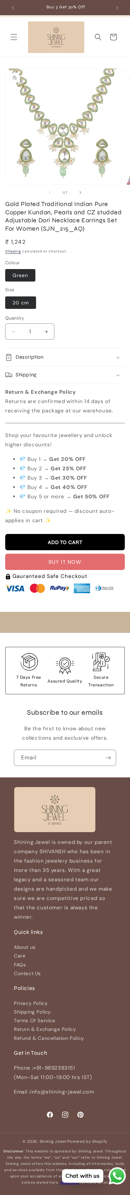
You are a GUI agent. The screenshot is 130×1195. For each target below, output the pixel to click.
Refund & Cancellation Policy (49, 1038)
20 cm (20, 303)
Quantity (14, 318)
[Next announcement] (117, 7)
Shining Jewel (53, 1141)
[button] (13, 37)
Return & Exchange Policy (45, 1029)
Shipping (13, 251)
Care (19, 956)
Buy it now (65, 562)
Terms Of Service (34, 1020)
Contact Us (27, 973)
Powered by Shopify (87, 1141)
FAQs (20, 965)
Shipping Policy (32, 1012)
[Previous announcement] (12, 7)
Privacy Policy (30, 1003)
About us (25, 947)
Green (20, 275)
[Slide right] (80, 192)
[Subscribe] (108, 758)
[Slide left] (50, 192)
